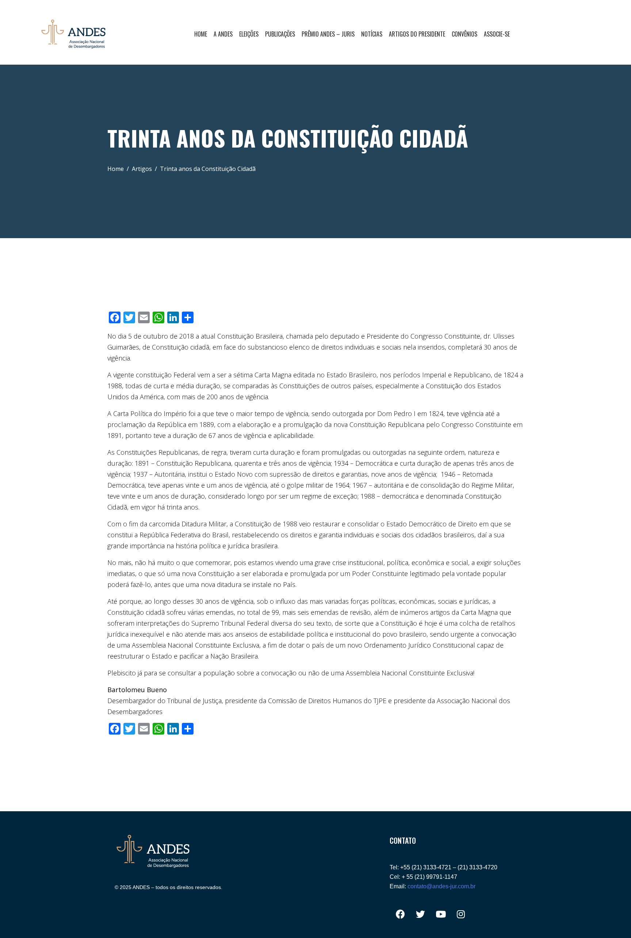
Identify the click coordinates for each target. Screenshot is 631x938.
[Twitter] (421, 914)
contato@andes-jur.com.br (441, 886)
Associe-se (497, 34)
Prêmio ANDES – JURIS (328, 34)
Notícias (371, 34)
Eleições (249, 34)
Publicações (280, 34)
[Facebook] (400, 914)
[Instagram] (461, 914)
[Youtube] (441, 914)
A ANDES (223, 34)
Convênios (464, 34)
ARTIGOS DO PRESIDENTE (417, 34)
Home (200, 34)
